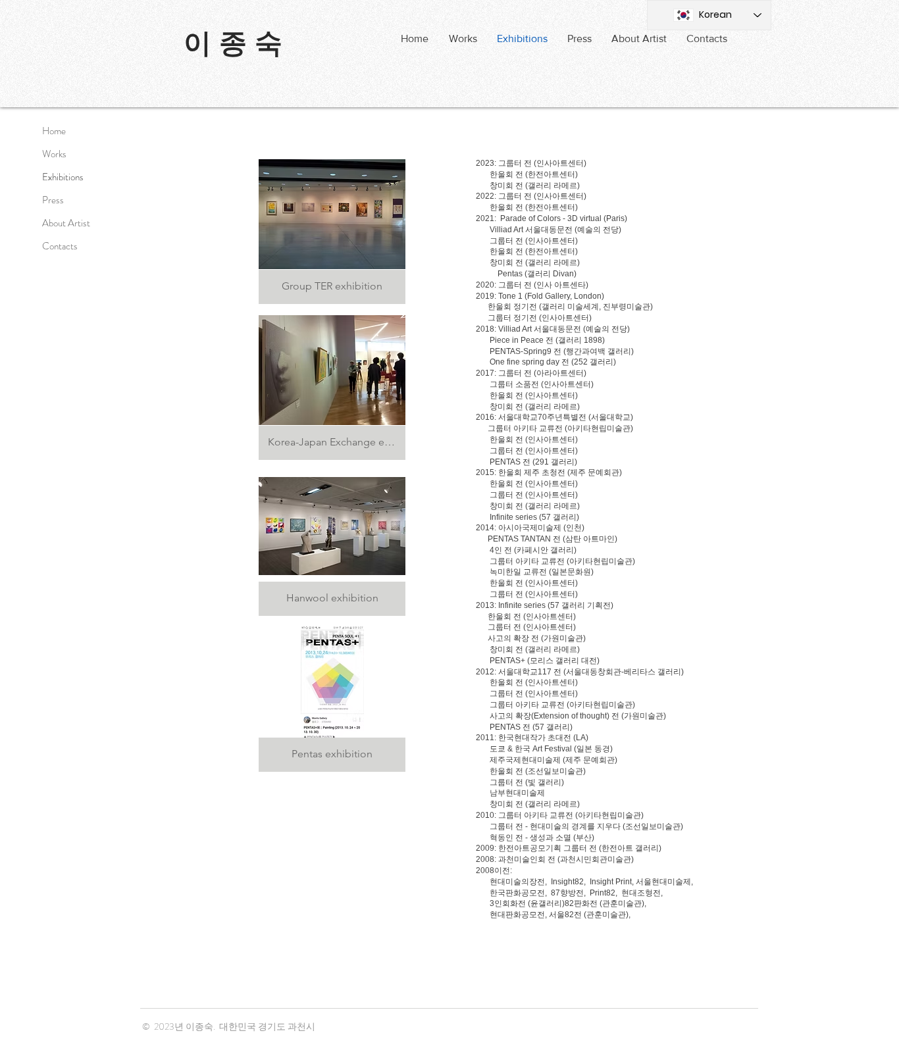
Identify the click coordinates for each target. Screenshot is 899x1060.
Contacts (60, 246)
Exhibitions (63, 177)
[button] (579, 38)
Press (53, 200)
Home (54, 131)
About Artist (66, 223)
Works (54, 154)
